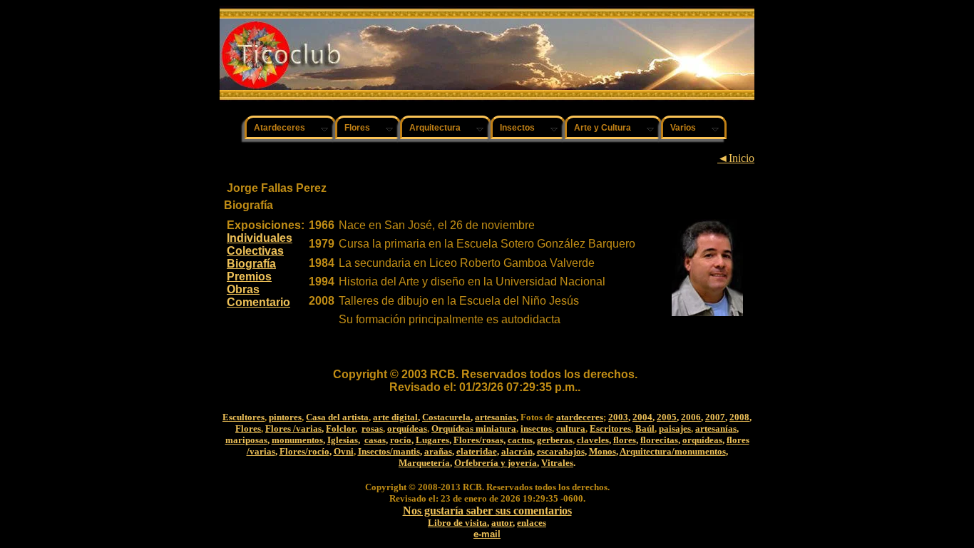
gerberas (555, 440)
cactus (520, 440)
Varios (683, 128)
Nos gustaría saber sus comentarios (487, 510)
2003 (618, 417)
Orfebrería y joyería (495, 462)
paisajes (675, 428)
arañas (438, 451)
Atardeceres (279, 128)
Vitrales (557, 462)
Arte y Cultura (602, 128)
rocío (400, 440)
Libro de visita (457, 522)
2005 (667, 417)
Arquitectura (435, 128)
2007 (715, 417)
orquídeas (407, 428)
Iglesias (342, 440)
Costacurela (446, 417)
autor (502, 522)
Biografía (251, 264)
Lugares (432, 440)
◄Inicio (735, 158)
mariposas (246, 440)
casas (375, 440)
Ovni (344, 451)
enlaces (531, 522)
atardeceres (579, 417)
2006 (691, 417)
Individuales (259, 238)
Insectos (517, 128)
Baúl (645, 428)
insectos (536, 428)
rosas (372, 428)
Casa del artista (337, 417)
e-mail (487, 534)
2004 (642, 417)
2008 (739, 417)
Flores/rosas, (479, 440)
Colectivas (255, 251)
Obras (243, 289)
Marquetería (424, 462)
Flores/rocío (304, 451)
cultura (570, 428)
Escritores (610, 428)
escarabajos (561, 451)
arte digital (395, 417)
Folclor (340, 428)
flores (624, 440)
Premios (249, 276)
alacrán (517, 451)
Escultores (243, 417)
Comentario (258, 302)
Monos (602, 451)
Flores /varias (293, 428)
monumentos (297, 440)
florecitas (659, 440)
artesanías (495, 417)
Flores (357, 128)
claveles (593, 440)
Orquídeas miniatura (473, 428)
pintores (285, 417)
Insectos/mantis (389, 451)
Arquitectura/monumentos (673, 451)
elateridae (476, 451)
